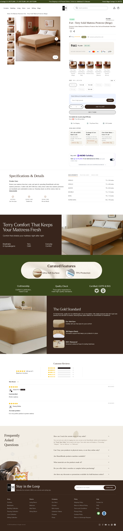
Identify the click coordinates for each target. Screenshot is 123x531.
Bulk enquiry (55, 508)
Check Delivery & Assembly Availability (81, 96)
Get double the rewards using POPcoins (80, 117)
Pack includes (84, 175)
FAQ (97, 505)
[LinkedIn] (109, 525)
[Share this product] (74, 31)
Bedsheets (10, 505)
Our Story (54, 502)
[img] (13, 387)
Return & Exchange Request (82, 517)
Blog (97, 508)
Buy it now (92, 112)
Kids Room (33, 508)
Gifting (34, 8)
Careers (54, 505)
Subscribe (109, 487)
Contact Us (99, 502)
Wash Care (94, 175)
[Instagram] (99, 525)
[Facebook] (103, 525)
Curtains (6, 8)
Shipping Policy (78, 502)
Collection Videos (57, 511)
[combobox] (91, 8)
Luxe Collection (11, 514)
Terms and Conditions (80, 508)
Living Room (33, 502)
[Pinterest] (115, 525)
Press (53, 517)
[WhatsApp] (112, 525)
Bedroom (32, 505)
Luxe (28, 8)
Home (8, 13)
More (23, 8)
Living (18, 8)
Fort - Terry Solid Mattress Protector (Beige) (36, 13)
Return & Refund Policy (81, 505)
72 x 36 (82, 85)
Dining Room (33, 511)
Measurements (73, 175)
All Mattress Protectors (17, 13)
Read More (13, 191)
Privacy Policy (78, 511)
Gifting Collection (12, 517)
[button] (118, 8)
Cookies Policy (78, 514)
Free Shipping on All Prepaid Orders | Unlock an (69, 1)
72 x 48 (90, 85)
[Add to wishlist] (71, 31)
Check (110, 100)
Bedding (12, 8)
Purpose (54, 514)
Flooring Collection (12, 511)
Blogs (39, 8)
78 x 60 (90, 89)
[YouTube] (106, 525)
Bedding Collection (12, 508)
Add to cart (100, 106)
